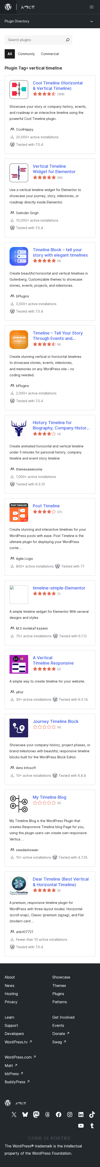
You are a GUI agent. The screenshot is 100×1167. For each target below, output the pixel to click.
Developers (14, 1033)
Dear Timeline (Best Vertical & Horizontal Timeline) (61, 882)
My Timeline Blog (49, 797)
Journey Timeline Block (56, 721)
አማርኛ (21, 1103)
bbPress (14, 1073)
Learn (9, 1017)
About (10, 977)
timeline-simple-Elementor (59, 587)
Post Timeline (46, 505)
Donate (61, 1033)
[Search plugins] (67, 40)
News (9, 985)
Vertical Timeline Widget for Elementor (54, 169)
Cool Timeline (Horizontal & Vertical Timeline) (58, 85)
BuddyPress (17, 1082)
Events (58, 1025)
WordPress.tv (18, 1042)
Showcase (61, 977)
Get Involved (63, 1017)
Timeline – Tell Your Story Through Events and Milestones (58, 336)
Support (11, 1025)
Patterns (59, 1002)
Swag (59, 1042)
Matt (11, 1065)
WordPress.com (20, 1057)
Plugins (58, 993)
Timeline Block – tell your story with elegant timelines (60, 252)
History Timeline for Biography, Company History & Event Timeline (61, 425)
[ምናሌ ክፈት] (92, 7)
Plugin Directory (17, 21)
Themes (59, 985)
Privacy (11, 1002)
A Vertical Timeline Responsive (53, 660)
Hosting (11, 993)
